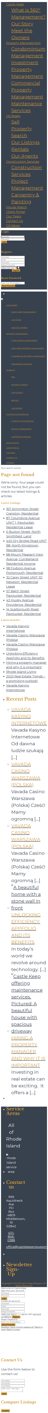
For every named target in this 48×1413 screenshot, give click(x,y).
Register (16, 270)
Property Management (23, 43)
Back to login (13, 1329)
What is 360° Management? (23, 312)
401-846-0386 (11, 1236)
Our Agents (24, 156)
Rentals (20, 149)
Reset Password (8, 286)
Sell (15, 122)
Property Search (19, 385)
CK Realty (13, 116)
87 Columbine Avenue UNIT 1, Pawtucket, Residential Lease (23, 522)
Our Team (13, 216)
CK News (13, 225)
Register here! (8, 1327)
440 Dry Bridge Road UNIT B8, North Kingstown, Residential (26, 545)
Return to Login (9, 288)
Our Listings (25, 142)
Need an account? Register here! (18, 244)
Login (4, 242)
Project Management (21, 429)
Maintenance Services (21, 364)
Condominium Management (24, 340)
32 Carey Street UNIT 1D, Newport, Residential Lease (24, 581)
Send (4, 1394)
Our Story (22, 23)
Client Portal (15, 212)
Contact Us (14, 221)
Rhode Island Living (21, 672)
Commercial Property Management (27, 89)
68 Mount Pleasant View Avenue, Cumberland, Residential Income (24, 559)
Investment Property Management (27, 69)
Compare (5, 1411)
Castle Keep (15, 4)
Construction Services (22, 161)
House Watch (16, 207)
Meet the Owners (19, 328)
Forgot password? (25, 1327)
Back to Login (8, 273)
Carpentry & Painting (21, 437)
